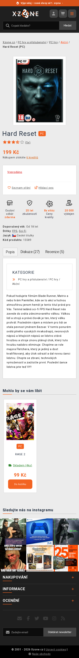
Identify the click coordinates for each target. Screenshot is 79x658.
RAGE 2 (20, 454)
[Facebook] (28, 618)
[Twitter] (37, 618)
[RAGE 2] (20, 421)
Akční (16, 283)
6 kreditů (32, 157)
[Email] (19, 618)
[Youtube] (46, 618)
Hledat (67, 25)
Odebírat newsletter (59, 632)
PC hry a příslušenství (32, 279)
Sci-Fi (22, 231)
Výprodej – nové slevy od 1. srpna (42, 3)
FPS (14, 231)
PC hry (54, 279)
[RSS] (63, 618)
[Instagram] (54, 618)
